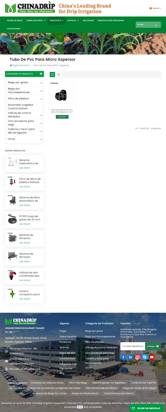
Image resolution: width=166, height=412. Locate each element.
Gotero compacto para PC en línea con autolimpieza (29, 293)
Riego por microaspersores (19, 90)
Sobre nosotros (34, 20)
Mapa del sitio (67, 353)
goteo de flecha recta (85, 393)
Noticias (71, 20)
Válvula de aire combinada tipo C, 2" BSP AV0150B (30, 274)
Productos (55, 20)
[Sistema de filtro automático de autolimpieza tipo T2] (13, 200)
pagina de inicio (15, 20)
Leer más (24, 168)
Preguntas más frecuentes (111, 20)
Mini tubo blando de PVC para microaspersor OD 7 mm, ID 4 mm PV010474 (62, 111)
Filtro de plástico (18, 98)
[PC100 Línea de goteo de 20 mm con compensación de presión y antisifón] (13, 219)
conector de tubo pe (143, 382)
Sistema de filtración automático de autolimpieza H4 (29, 236)
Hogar (63, 331)
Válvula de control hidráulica (19, 115)
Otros (11, 139)
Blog (62, 373)
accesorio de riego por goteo (49, 393)
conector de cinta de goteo (47, 382)
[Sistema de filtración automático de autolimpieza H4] (13, 238)
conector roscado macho (119, 393)
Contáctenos (13, 28)
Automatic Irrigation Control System (20, 106)
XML (148, 403)
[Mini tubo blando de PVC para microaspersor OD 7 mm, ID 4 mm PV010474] (62, 94)
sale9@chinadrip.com (22, 363)
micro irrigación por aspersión (109, 382)
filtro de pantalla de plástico (102, 388)
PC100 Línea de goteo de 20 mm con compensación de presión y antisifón (29, 218)
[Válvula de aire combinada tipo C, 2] (13, 275)
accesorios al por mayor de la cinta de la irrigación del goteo (45, 388)
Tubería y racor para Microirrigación (21, 131)
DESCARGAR (88, 20)
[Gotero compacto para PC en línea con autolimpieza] (13, 294)
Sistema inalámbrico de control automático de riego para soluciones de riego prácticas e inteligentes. (30, 162)
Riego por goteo (18, 82)
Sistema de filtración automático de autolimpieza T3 (29, 255)
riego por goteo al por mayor (140, 388)
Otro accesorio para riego (21, 123)
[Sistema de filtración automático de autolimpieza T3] (13, 256)
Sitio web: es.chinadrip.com (25, 369)
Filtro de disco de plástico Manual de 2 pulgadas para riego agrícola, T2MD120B (30, 180)
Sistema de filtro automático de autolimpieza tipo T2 (30, 199)
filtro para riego (78, 382)
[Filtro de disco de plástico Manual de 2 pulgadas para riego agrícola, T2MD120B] (13, 181)
